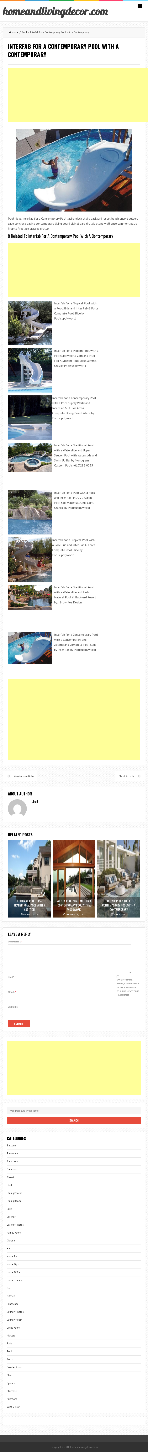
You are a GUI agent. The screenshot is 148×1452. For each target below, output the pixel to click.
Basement (12, 1153)
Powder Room (14, 1367)
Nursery (11, 1335)
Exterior (11, 1216)
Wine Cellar (13, 1407)
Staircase (12, 1391)
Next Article (126, 776)
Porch (10, 1359)
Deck (9, 1185)
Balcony (11, 1145)
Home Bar (12, 1256)
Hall (9, 1248)
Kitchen (11, 1296)
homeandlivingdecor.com (55, 11)
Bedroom (12, 1169)
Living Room (13, 1327)
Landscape (12, 1304)
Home (15, 32)
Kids (9, 1288)
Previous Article (24, 776)
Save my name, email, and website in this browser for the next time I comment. (128, 987)
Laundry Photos (15, 1312)
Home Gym (13, 1264)
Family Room (14, 1232)
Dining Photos (14, 1193)
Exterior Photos (15, 1224)
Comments (15, 941)
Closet (10, 1177)
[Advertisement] (74, 270)
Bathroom (12, 1161)
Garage (11, 1240)
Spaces (11, 1383)
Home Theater (15, 1280)
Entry (9, 1209)
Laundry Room (14, 1319)
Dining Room (14, 1201)
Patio (10, 1343)
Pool (24, 32)
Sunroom (12, 1399)
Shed (9, 1375)
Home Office (13, 1272)
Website (13, 1006)
